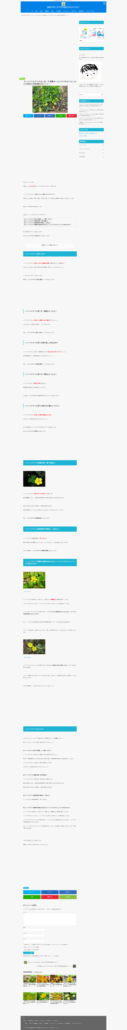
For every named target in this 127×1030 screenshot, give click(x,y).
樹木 (36, 11)
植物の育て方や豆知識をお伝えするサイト (39, 1027)
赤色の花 (42, 1020)
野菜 (52, 11)
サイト (24, 938)
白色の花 (24, 1020)
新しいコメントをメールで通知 (31, 947)
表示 (57, 245)
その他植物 (58, 11)
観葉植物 (47, 11)
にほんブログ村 (83, 135)
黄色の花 (26, 887)
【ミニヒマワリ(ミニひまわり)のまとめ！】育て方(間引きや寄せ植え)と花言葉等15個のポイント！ (91, 106)
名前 (24, 927)
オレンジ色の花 (55, 1020)
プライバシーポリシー (90, 11)
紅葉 (41, 11)
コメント (25, 912)
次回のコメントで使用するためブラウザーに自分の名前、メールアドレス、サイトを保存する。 (46, 944)
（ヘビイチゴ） (27, 591)
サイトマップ (66, 11)
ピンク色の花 (47, 1020)
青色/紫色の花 (30, 1020)
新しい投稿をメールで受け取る (31, 949)
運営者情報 (81, 11)
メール (25, 933)
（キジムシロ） (27, 657)
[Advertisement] (50, 36)
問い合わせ (74, 11)
